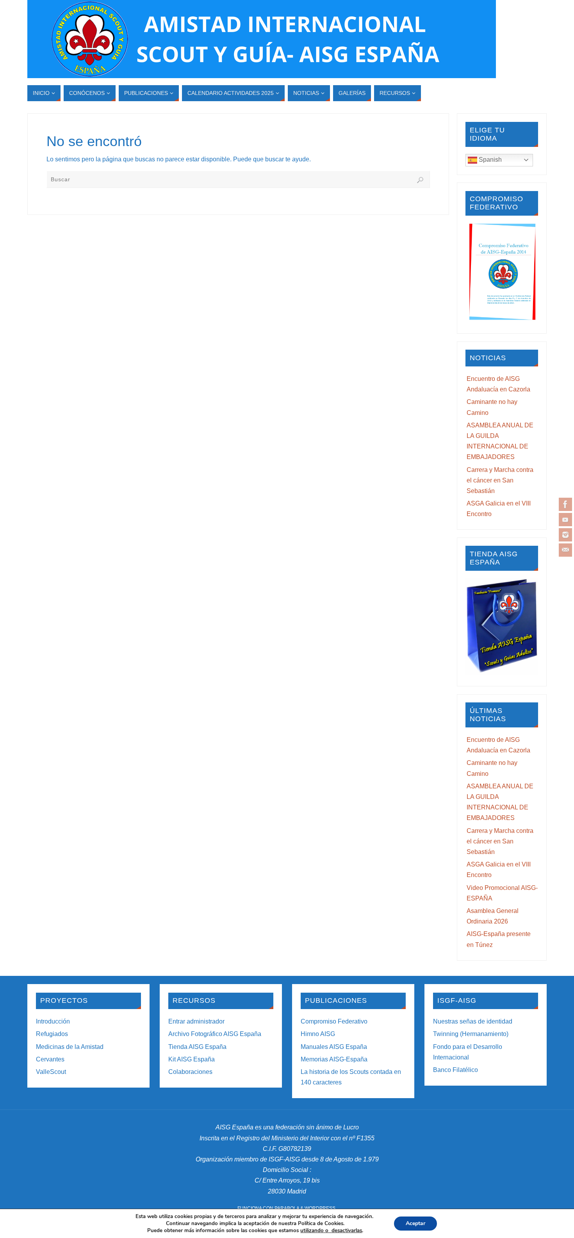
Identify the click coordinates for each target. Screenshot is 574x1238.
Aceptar (415, 1223)
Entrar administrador (196, 1021)
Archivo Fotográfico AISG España (214, 1034)
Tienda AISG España (197, 1046)
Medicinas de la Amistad (69, 1046)
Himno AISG (318, 1034)
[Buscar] (420, 180)
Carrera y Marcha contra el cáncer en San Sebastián (500, 480)
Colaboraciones (190, 1071)
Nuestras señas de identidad (472, 1021)
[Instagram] (565, 534)
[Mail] (565, 550)
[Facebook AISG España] (565, 504)
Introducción (53, 1021)
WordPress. (321, 1208)
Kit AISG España (191, 1059)
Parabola (287, 1208)
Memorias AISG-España (334, 1059)
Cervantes (50, 1059)
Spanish (489, 159)
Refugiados (52, 1034)
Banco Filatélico (455, 1070)
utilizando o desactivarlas (331, 1230)
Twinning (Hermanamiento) (470, 1034)
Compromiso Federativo (334, 1021)
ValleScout (51, 1071)
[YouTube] (565, 519)
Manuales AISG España (334, 1046)
